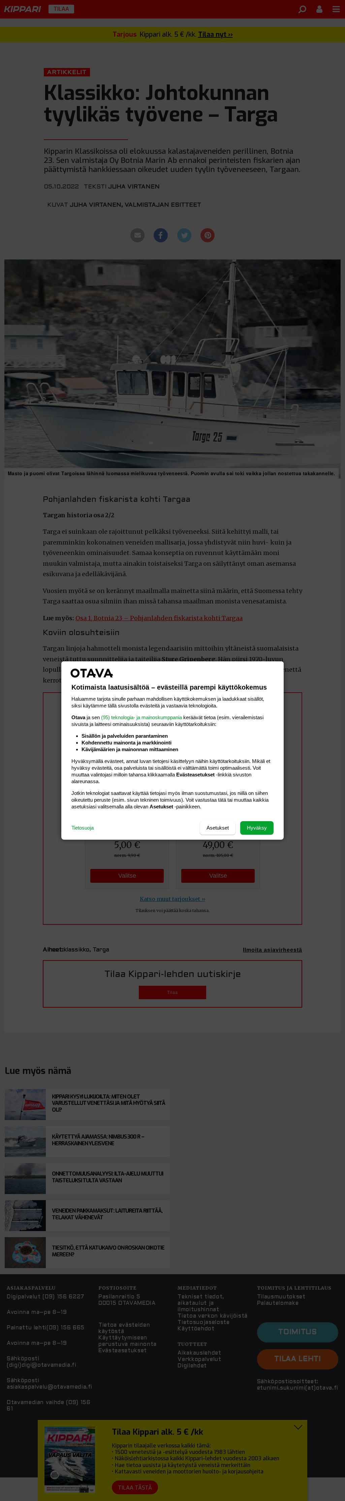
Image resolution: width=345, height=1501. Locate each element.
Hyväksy (257, 828)
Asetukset (218, 828)
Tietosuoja (82, 828)
